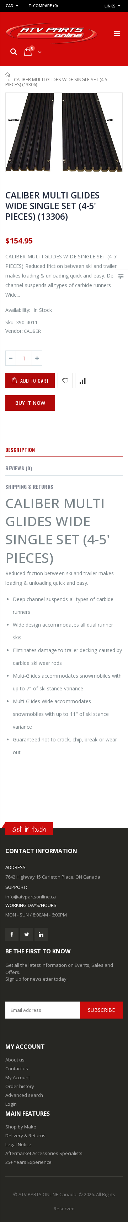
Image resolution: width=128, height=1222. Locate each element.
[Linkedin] (41, 934)
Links (110, 6)
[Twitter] (26, 934)
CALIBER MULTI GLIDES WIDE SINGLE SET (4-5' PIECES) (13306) (52, 205)
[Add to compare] (82, 380)
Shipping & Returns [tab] (29, 486)
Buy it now (30, 402)
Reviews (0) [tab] (18, 468)
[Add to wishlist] (65, 380)
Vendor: (14, 330)
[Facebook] (11, 934)
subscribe (101, 1010)
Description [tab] (20, 449)
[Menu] (117, 33)
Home (8, 74)
